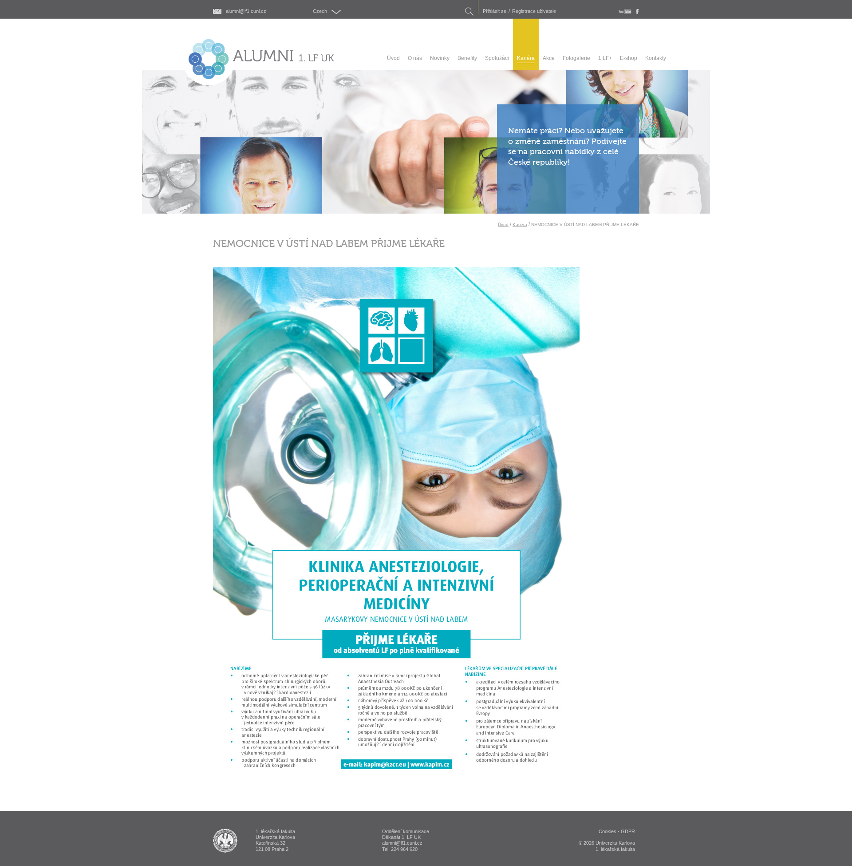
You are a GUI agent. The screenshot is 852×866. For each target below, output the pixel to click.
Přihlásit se (494, 11)
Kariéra (520, 224)
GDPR (628, 831)
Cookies (607, 831)
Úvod (503, 224)
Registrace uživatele (534, 11)
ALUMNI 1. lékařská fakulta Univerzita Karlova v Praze (225, 841)
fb (637, 11)
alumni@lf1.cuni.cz (246, 11)
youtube (625, 11)
